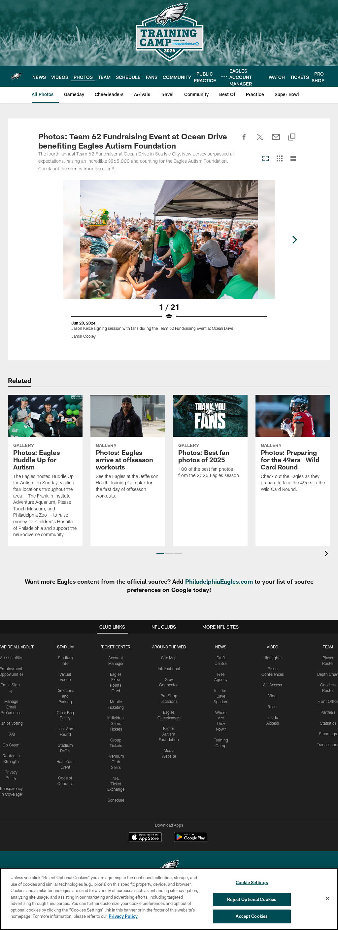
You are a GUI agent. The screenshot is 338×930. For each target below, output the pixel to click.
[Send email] (276, 140)
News (220, 646)
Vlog (272, 695)
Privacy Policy (123, 916)
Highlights (272, 657)
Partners (328, 712)
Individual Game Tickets (115, 723)
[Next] (294, 240)
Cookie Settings (252, 882)
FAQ (11, 734)
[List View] (293, 159)
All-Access (272, 684)
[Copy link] (292, 137)
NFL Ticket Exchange (115, 784)
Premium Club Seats (116, 762)
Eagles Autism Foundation (169, 734)
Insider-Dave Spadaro (221, 696)
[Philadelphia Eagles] (169, 867)
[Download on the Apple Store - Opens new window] (145, 838)
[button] (160, 553)
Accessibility (11, 657)
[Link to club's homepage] (16, 76)
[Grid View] (279, 159)
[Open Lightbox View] (169, 263)
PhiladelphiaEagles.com (219, 581)
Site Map (169, 657)
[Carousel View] (265, 159)
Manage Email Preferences (11, 707)
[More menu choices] (224, 76)
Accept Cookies (252, 916)
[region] (169, 899)
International (169, 668)
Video (272, 646)
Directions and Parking (65, 696)
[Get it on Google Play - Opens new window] (191, 840)
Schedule (116, 800)
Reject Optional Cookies (251, 899)
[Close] (327, 898)
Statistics (328, 723)
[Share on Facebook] (244, 140)
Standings (328, 733)
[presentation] (327, 554)
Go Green (11, 744)
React (273, 706)
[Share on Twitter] (260, 140)
